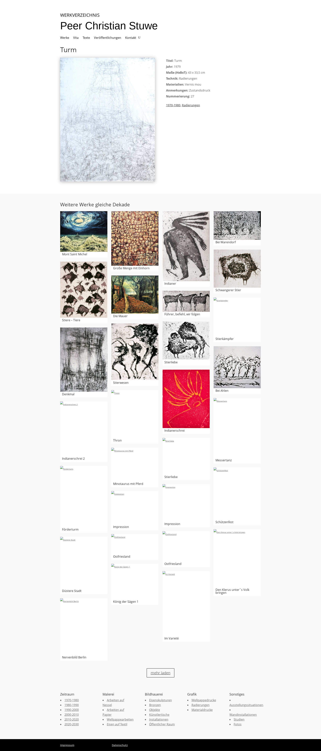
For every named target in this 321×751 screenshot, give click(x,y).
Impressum (67, 745)
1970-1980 (173, 105)
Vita (76, 38)
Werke (64, 38)
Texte (86, 38)
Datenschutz (120, 745)
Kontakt (130, 38)
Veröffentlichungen (107, 38)
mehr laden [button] (160, 672)
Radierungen (191, 105)
